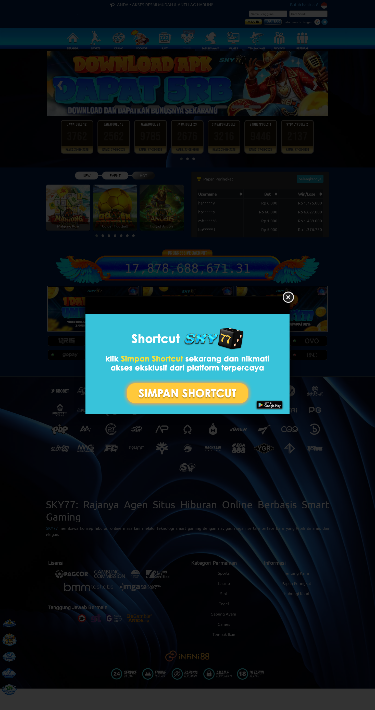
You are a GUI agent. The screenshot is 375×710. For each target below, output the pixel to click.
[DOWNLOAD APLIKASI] (187, 364)
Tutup (288, 297)
